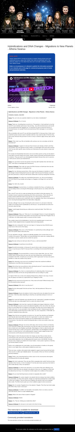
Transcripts (35, 36)
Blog (44, 36)
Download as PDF (15, 412)
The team (24, 36)
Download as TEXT (31, 412)
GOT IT (56, 429)
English (48, 39)
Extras (52, 36)
